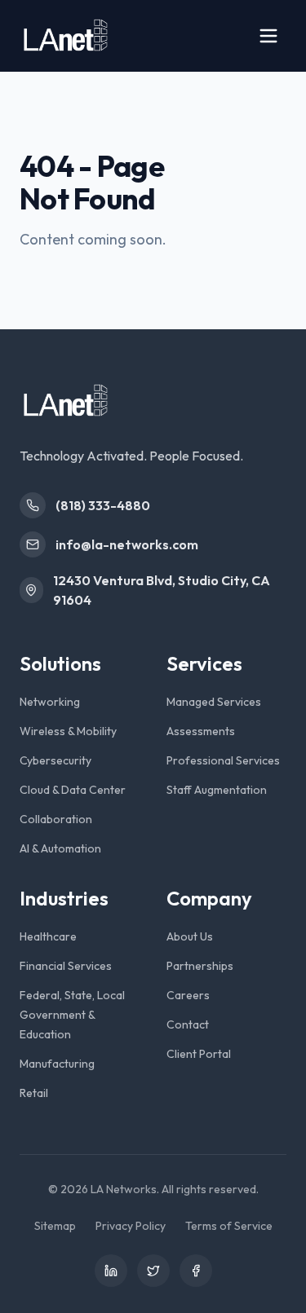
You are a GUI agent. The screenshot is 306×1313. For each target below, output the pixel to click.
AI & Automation (60, 848)
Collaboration (56, 819)
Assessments (200, 731)
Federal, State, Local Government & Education (72, 1015)
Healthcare (48, 936)
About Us (189, 936)
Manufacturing (57, 1063)
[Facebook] (196, 1270)
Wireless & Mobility (68, 731)
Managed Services (213, 701)
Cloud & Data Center (73, 789)
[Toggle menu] (268, 36)
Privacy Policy (130, 1225)
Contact (187, 1024)
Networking (50, 701)
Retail (34, 1093)
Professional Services (223, 760)
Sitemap (55, 1225)
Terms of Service (229, 1225)
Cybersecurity (55, 760)
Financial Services (66, 965)
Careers (188, 995)
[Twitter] (153, 1270)
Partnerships (199, 965)
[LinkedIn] (111, 1270)
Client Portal (198, 1053)
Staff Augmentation (216, 789)
